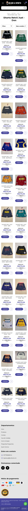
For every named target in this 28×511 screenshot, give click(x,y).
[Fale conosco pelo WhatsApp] (25, 504)
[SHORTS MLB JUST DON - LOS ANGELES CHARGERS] (11, 345)
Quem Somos (5, 447)
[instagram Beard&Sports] (3, 468)
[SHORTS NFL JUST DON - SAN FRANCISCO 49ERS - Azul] (11, 237)
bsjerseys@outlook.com (10, 458)
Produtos (3, 432)
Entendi (24, 508)
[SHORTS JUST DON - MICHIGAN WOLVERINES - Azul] (25, 410)
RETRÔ (14, 13)
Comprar (5, 53)
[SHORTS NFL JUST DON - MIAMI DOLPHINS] (25, 237)
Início (8, 13)
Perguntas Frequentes (7, 444)
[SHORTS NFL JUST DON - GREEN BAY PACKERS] (25, 96)
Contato (3, 435)
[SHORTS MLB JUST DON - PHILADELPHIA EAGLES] (25, 60)
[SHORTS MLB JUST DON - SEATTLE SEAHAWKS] (11, 96)
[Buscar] (25, 8)
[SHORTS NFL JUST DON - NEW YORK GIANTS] (11, 273)
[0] (24, 3)
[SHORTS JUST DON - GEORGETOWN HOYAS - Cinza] (25, 374)
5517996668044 (8, 455)
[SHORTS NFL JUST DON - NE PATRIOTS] (25, 309)
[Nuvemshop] (6, 504)
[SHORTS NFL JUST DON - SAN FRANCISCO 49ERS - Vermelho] (25, 200)
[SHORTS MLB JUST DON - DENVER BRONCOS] (25, 133)
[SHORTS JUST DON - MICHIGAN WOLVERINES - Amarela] (11, 198)
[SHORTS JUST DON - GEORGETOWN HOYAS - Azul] (11, 410)
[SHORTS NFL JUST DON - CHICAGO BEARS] (11, 381)
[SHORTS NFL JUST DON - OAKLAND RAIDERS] (11, 54)
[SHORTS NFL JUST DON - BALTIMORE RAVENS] (11, 309)
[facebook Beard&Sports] (7, 468)
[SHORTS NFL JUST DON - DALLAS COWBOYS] (11, 133)
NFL (18, 13)
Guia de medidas (5, 438)
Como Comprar (5, 441)
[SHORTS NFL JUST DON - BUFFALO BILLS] (11, 169)
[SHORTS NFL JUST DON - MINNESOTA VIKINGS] (25, 345)
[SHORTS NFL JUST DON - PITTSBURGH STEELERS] (25, 273)
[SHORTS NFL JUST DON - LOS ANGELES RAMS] (25, 162)
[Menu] (3, 3)
